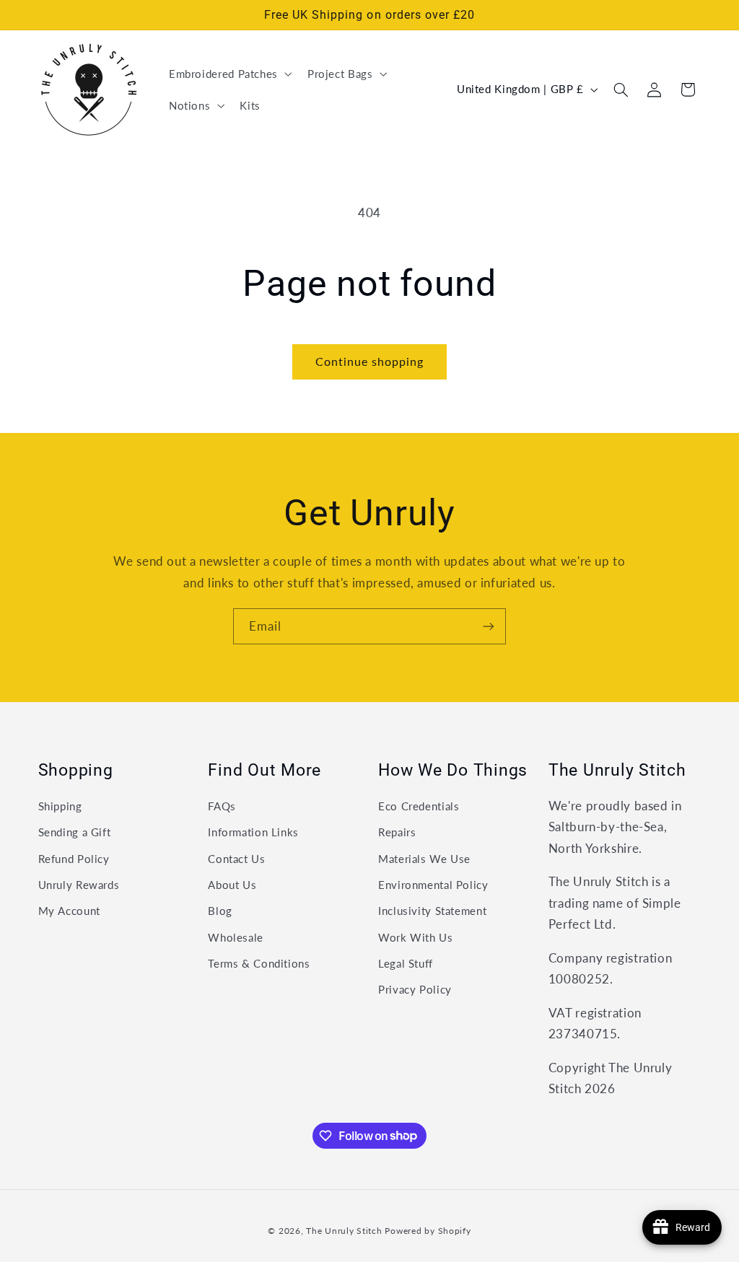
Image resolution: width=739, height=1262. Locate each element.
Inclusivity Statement (432, 910)
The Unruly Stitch (344, 1230)
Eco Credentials (418, 805)
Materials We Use (424, 858)
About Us (232, 884)
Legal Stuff (405, 963)
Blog (220, 910)
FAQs (222, 805)
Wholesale (235, 937)
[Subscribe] (488, 626)
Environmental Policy (433, 884)
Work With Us (415, 937)
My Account (69, 910)
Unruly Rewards (79, 884)
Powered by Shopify (428, 1230)
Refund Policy (74, 858)
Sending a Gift (74, 831)
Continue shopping (369, 361)
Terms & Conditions (259, 963)
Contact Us (236, 858)
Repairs (397, 831)
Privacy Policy (415, 989)
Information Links (253, 831)
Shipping (60, 805)
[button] (228, 73)
